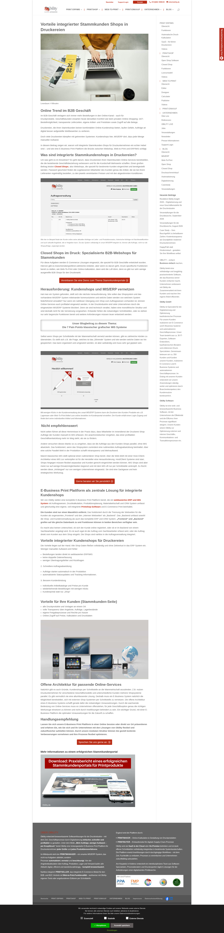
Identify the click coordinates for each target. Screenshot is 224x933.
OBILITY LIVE (167, 124)
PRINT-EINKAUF (131, 9)
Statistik (111, 918)
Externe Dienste (137, 918)
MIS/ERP (165, 156)
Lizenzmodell (167, 73)
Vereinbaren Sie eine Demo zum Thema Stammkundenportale (93, 280)
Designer (165, 92)
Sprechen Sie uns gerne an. (93, 742)
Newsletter (109, 2)
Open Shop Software (170, 60)
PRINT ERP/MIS (73, 9)
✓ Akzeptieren (100, 925)
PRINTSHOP (91, 9)
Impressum (137, 898)
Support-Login (123, 2)
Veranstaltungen (168, 132)
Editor (163, 88)
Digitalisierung (167, 181)
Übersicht (165, 26)
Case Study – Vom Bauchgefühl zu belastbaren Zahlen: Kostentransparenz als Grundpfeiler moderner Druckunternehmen (171, 236)
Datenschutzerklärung (153, 898)
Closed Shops (61, 166)
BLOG (167, 9)
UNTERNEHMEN (150, 9)
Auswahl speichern (122, 925)
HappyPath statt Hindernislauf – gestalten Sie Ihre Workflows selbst (170, 250)
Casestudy (165, 185)
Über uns (165, 116)
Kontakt (140, 2)
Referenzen (166, 120)
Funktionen (166, 30)
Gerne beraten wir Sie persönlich (93, 481)
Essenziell (88, 918)
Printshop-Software (91, 507)
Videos (164, 49)
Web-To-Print (166, 160)
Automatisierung (168, 177)
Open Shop (166, 164)
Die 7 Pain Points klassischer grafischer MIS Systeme (94, 327)
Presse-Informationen (170, 141)
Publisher (165, 101)
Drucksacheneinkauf (169, 173)
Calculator (165, 96)
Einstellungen (112, 930)
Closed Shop (166, 65)
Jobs (163, 128)
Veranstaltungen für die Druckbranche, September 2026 (170, 216)
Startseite (44, 898)
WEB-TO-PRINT (110, 9)
